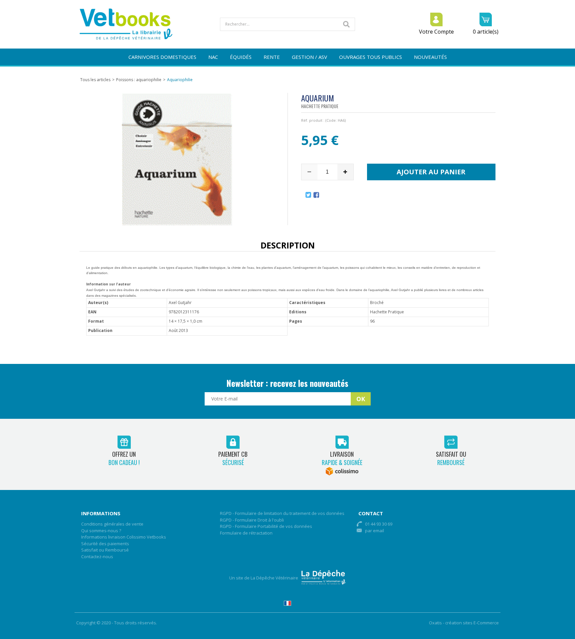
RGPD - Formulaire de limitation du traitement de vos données (282, 513)
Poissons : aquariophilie (138, 79)
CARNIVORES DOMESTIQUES (162, 57)
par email (374, 531)
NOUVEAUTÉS (430, 57)
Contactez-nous (97, 556)
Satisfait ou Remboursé (105, 550)
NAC (213, 57)
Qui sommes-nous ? (101, 531)
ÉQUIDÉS (241, 57)
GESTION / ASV (309, 57)
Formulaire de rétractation (246, 533)
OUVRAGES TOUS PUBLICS (370, 57)
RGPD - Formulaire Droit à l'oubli (252, 520)
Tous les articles (95, 79)
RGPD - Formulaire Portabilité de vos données (266, 526)
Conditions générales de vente (112, 524)
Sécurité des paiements (105, 544)
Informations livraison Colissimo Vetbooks (123, 537)
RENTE (272, 57)
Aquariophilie (180, 79)
